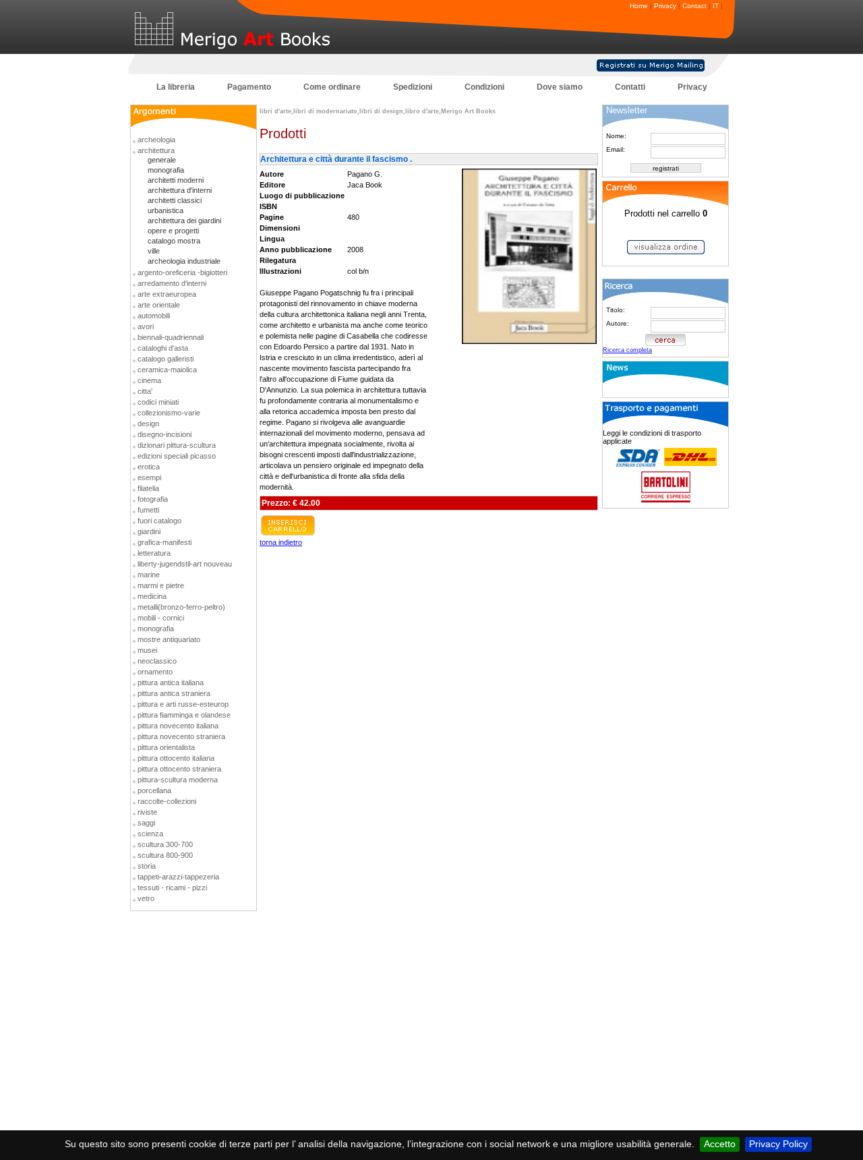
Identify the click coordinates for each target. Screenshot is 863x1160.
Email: (615, 149)
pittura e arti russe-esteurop (183, 704)
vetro (146, 898)
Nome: (616, 136)
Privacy (665, 5)
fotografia (153, 499)
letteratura (154, 553)
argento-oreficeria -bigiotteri (182, 272)
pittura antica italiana (171, 682)
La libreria (175, 87)
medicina (152, 596)
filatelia (148, 488)
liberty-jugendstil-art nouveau (185, 564)
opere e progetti (173, 231)
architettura (156, 150)
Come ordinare (332, 87)
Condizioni (484, 87)
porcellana (154, 790)
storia (147, 866)
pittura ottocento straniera (179, 769)
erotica (149, 467)
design (148, 423)
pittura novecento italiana (178, 726)
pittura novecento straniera (181, 736)
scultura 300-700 (165, 844)
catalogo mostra (174, 241)
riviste (147, 812)
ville (154, 251)
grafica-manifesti (164, 542)
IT (716, 5)
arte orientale (159, 305)
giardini (149, 531)
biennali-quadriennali (171, 337)
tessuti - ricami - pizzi (172, 887)
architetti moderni (176, 180)
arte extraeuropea (167, 294)
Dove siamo (560, 87)
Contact (694, 5)
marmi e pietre (161, 585)
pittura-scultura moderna (178, 780)
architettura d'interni (180, 190)
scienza (150, 834)
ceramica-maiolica (167, 370)
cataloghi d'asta (163, 348)
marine (149, 575)
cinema (149, 380)
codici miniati (158, 402)
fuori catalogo (159, 521)
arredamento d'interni (172, 283)
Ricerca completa (627, 350)
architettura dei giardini (184, 220)
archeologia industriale (184, 261)
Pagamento (249, 87)
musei (147, 650)
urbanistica (165, 210)
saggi (146, 823)
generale (162, 160)
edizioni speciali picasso (177, 456)
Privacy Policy (778, 1143)
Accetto (720, 1143)
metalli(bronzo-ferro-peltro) (181, 607)
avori (146, 326)
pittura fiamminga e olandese (184, 715)
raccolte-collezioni (167, 801)
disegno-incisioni (164, 434)
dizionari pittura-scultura (177, 445)
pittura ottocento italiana (176, 758)
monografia (166, 170)
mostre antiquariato (169, 639)
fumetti (148, 510)
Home (639, 5)
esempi (149, 477)
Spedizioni (412, 87)
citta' (145, 391)
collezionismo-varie (169, 413)
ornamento (155, 672)
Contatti (630, 87)
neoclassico (157, 661)
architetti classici (175, 200)
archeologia (156, 140)
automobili (154, 316)
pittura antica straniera (174, 693)
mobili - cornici (161, 618)
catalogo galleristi (166, 359)
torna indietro (281, 542)
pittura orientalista (166, 747)
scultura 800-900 (165, 855)
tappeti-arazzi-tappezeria (178, 877)
